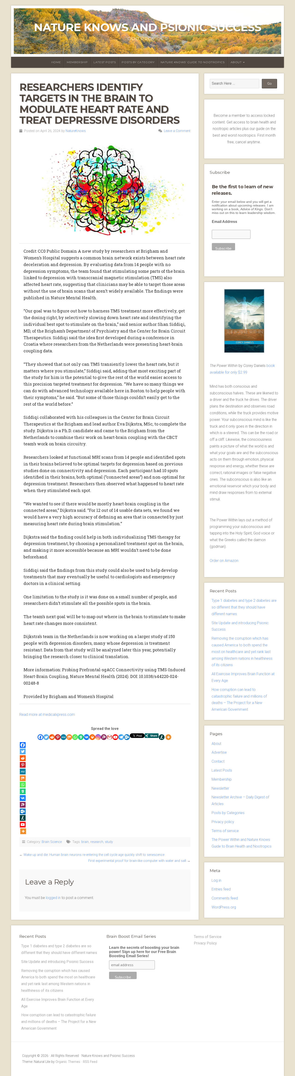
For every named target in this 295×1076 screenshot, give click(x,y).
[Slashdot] (162, 737)
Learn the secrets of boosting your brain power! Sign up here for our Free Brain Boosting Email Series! (144, 952)
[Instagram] (98, 737)
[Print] (92, 737)
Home (56, 62)
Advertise (219, 752)
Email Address (224, 222)
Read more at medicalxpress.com (47, 714)
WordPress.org (224, 907)
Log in (216, 880)
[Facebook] (40, 737)
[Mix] (69, 737)
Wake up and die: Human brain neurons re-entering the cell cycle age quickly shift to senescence (94, 855)
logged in (53, 898)
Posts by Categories (228, 813)
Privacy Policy (205, 943)
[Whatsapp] (75, 737)
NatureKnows (76, 131)
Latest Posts (105, 62)
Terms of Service (207, 937)
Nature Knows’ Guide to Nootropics (193, 62)
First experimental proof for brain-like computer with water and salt (137, 861)
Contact (218, 761)
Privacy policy (223, 822)
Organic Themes (68, 1062)
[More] (168, 737)
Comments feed (225, 898)
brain (85, 842)
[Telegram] (121, 737)
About (236, 62)
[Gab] (81, 737)
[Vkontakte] (86, 737)
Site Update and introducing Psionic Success (57, 961)
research (96, 842)
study (109, 842)
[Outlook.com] (127, 737)
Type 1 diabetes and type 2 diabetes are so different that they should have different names (244, 607)
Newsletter (220, 788)
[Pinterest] (58, 737)
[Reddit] (52, 737)
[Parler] (104, 737)
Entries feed (221, 889)
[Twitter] (46, 737)
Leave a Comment (177, 131)
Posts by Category (138, 62)
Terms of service (225, 831)
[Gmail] (109, 737)
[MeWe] (63, 737)
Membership (77, 62)
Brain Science (52, 842)
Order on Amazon (224, 560)
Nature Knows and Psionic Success (147, 27)
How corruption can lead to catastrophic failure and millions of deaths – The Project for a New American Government (58, 1022)
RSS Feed (90, 1062)
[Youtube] (115, 737)
